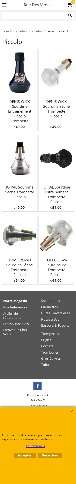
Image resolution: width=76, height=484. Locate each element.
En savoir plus (35, 446)
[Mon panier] (69, 4)
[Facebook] (37, 386)
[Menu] (4, 5)
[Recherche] (70, 15)
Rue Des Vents (37, 4)
